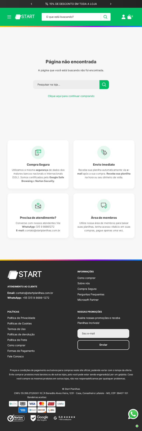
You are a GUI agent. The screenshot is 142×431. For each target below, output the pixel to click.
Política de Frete (17, 339)
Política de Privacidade (21, 317)
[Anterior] (31, 3)
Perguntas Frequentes (90, 294)
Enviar (103, 344)
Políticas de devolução (21, 334)
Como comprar (86, 277)
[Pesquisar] (105, 17)
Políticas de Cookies (19, 323)
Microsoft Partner (88, 299)
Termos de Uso (16, 329)
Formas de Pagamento (21, 350)
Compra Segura (87, 288)
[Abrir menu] (9, 16)
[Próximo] (110, 3)
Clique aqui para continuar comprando (71, 96)
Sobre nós (83, 283)
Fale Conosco (15, 356)
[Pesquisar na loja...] (104, 84)
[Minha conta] (123, 17)
